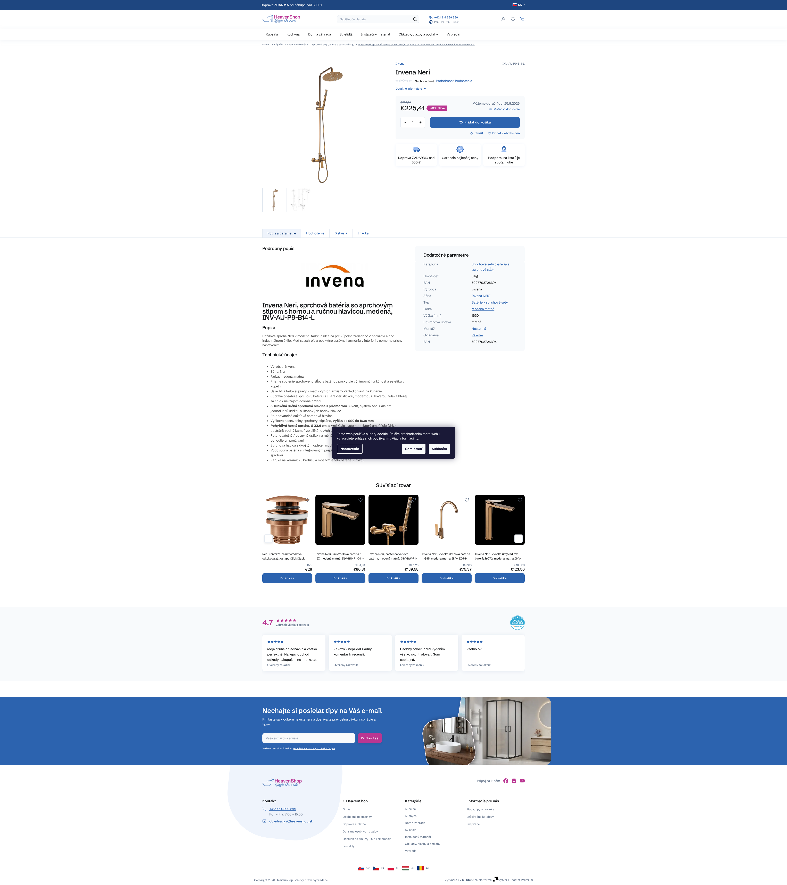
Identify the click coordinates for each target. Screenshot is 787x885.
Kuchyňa (411, 816)
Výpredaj (411, 851)
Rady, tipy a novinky (480, 809)
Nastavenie (349, 449)
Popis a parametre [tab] (281, 233)
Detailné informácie (409, 88)
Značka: (400, 63)
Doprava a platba (354, 824)
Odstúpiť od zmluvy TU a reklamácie (367, 839)
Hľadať (415, 19)
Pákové (477, 335)
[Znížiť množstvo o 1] (405, 122)
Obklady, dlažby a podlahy (422, 844)
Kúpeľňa (410, 809)
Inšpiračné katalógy (480, 817)
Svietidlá (410, 830)
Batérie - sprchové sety (490, 302)
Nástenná (479, 329)
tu (416, 438)
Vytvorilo (459, 880)
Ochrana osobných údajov (360, 831)
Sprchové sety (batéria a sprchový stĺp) (491, 267)
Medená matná (483, 309)
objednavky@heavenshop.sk (291, 821)
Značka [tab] (363, 233)
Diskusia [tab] (340, 233)
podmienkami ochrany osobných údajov (314, 748)
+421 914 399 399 (446, 17)
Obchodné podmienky (357, 817)
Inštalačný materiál (418, 837)
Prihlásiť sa (370, 738)
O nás (346, 809)
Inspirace (473, 824)
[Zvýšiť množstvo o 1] (420, 122)
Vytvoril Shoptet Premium (515, 880)
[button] (268, 538)
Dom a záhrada (415, 823)
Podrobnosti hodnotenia (454, 81)
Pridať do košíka (477, 122)
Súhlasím (439, 449)
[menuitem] (271, 34)
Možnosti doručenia (507, 109)
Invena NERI (481, 296)
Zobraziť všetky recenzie (292, 625)
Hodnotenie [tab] (315, 233)
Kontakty (349, 846)
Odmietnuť (413, 449)
